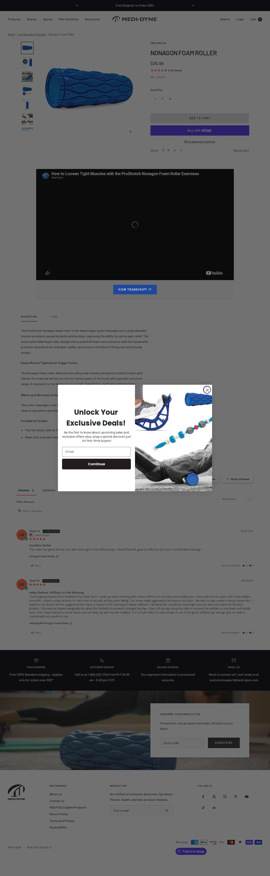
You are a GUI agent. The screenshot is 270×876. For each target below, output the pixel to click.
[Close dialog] (207, 389)
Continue (96, 463)
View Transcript (137, 289)
